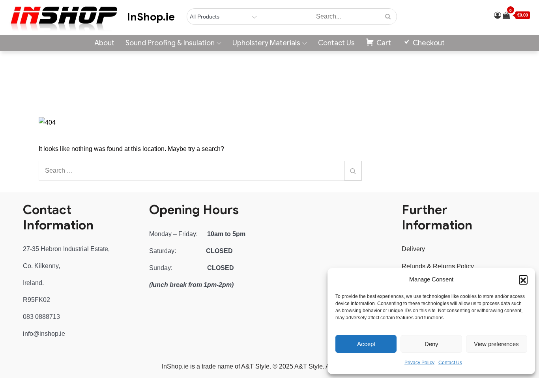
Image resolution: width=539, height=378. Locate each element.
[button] (523, 279)
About (104, 43)
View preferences (496, 344)
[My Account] (497, 15)
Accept (366, 344)
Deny (431, 344)
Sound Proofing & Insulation (170, 43)
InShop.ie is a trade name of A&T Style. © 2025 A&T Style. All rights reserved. (270, 366)
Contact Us (450, 362)
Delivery (413, 249)
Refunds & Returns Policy (438, 266)
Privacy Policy (419, 362)
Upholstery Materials (266, 43)
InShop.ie (151, 17)
